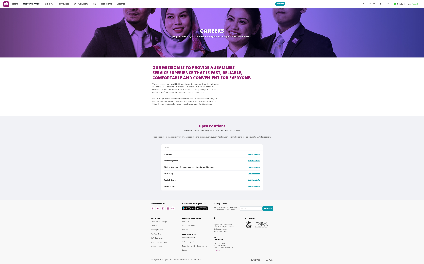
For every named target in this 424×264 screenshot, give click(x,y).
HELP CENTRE (106, 4)
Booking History (157, 230)
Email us (217, 250)
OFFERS (15, 4)
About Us (185, 222)
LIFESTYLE (121, 4)
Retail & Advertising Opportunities (194, 246)
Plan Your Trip (156, 234)
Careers (185, 230)
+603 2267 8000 (219, 243)
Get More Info (254, 154)
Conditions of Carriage (159, 222)
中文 (94, 4)
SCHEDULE (49, 4)
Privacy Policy (268, 260)
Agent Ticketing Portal (159, 242)
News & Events (156, 246)
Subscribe (268, 208)
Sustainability (81, 4)
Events (184, 250)
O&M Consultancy (188, 226)
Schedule (154, 226)
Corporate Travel (188, 238)
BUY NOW (280, 4)
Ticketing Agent (188, 242)
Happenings (64, 4)
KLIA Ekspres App (157, 238)
